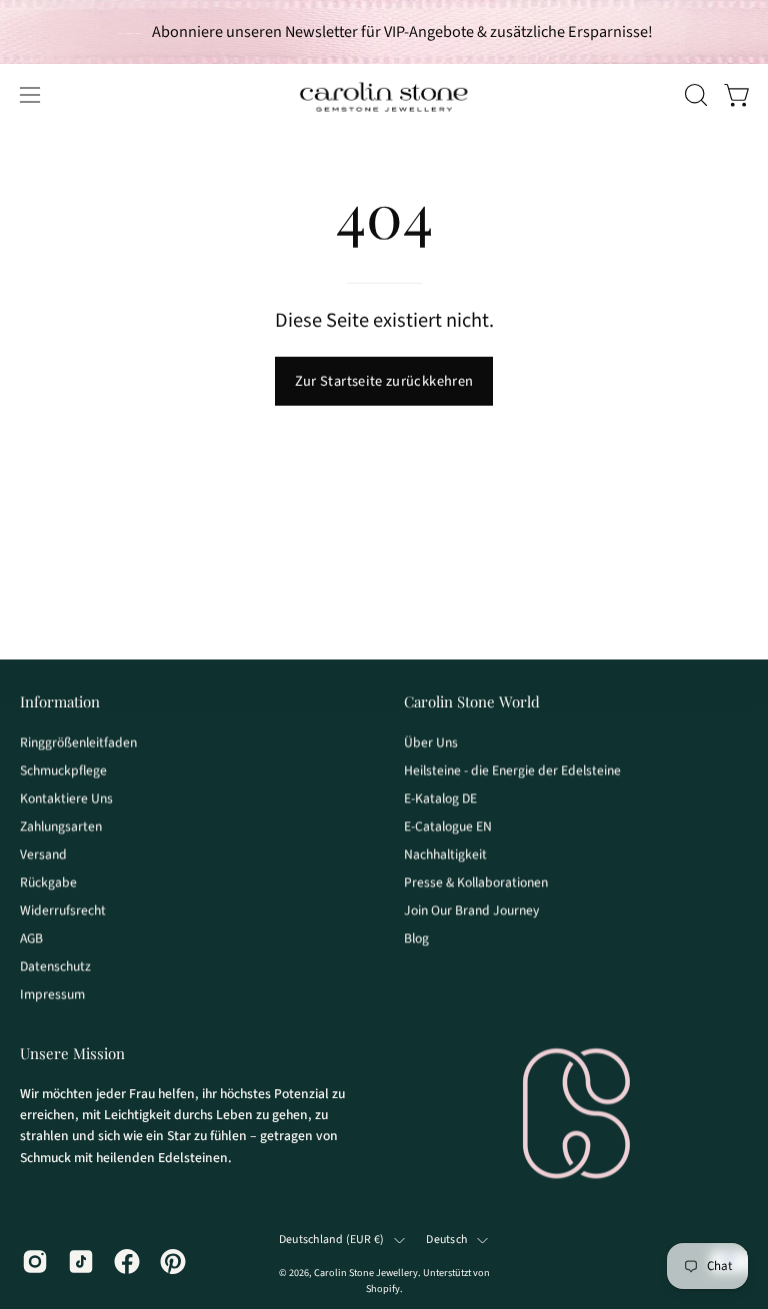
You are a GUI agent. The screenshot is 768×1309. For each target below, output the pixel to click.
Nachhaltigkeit (445, 853)
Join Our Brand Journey (471, 909)
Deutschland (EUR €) (332, 1240)
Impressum (52, 993)
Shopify (383, 1289)
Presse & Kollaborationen (476, 881)
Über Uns (431, 741)
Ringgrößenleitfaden (78, 741)
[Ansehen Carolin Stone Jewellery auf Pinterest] (173, 1261)
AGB (31, 937)
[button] (694, 95)
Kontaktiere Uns (66, 797)
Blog (416, 937)
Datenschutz (55, 965)
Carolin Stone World (472, 701)
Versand (43, 853)
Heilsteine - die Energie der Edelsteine (512, 769)
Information (60, 701)
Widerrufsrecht (63, 909)
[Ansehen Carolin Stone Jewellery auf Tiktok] (81, 1261)
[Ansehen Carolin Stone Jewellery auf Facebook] (127, 1261)
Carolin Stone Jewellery (366, 1273)
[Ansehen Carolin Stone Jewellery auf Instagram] (35, 1261)
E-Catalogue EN (448, 825)
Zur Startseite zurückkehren (384, 381)
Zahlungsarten (61, 825)
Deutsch (446, 1240)
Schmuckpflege (63, 769)
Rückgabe (48, 881)
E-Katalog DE (440, 797)
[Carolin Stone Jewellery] (384, 95)
